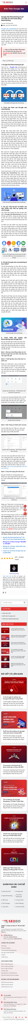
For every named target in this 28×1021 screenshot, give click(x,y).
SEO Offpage (20, 903)
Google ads (13, 67)
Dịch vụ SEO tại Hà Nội (7, 966)
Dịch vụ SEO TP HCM (6, 968)
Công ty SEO (4, 970)
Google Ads (19, 891)
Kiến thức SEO (7, 613)
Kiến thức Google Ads (9, 616)
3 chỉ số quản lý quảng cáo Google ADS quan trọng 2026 (18, 629)
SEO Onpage (6, 903)
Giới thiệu (3, 946)
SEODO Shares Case (6, 986)
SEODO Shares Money (7, 982)
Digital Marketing (7, 895)
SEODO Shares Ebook (7, 984)
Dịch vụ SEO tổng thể (7, 964)
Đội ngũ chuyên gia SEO (7, 952)
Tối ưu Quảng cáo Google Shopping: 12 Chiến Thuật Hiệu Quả (18, 651)
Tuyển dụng (4, 957)
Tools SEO (5, 906)
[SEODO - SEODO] (7, 2)
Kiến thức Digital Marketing (10, 619)
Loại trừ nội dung (11, 466)
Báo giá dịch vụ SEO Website (9, 973)
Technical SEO (20, 906)
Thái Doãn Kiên (7, 576)
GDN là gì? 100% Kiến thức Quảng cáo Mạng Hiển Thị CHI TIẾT (18, 665)
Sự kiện (3, 954)
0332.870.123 (13, 937)
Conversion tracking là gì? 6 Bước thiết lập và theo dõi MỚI (18, 643)
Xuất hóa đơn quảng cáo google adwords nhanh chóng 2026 (18, 636)
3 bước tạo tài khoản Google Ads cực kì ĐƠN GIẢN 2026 (18, 657)
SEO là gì (5, 900)
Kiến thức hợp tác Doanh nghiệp (10, 975)
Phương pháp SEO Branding (8, 950)
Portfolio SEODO (5, 948)
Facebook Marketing (19, 895)
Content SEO (20, 900)
